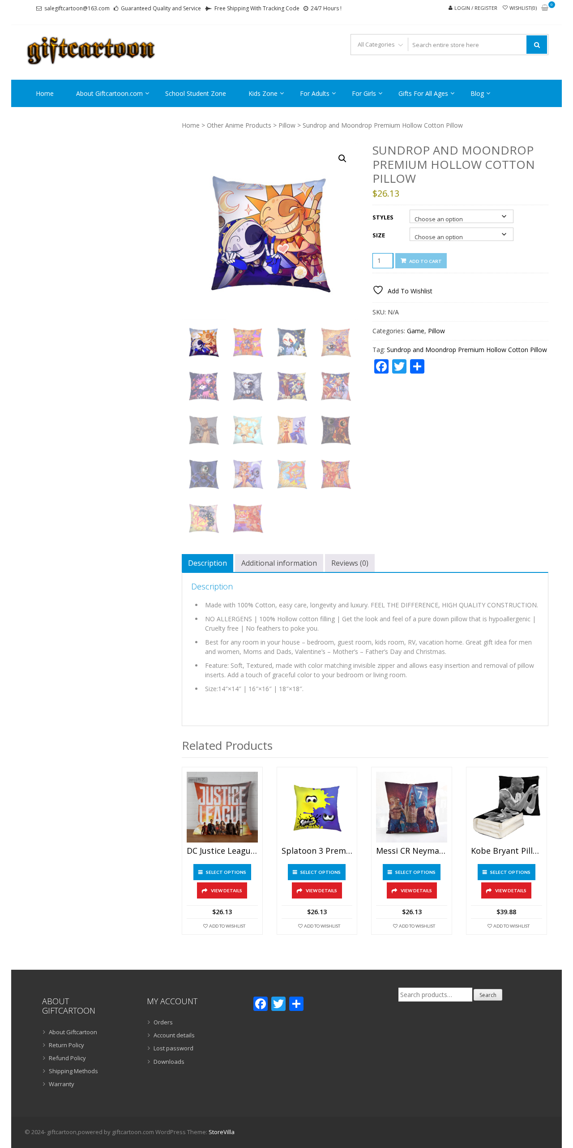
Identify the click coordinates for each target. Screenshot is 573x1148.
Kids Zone (263, 93)
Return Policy (66, 1045)
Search (487, 995)
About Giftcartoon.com (109, 93)
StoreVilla (222, 1132)
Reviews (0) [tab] (349, 563)
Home (45, 93)
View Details (226, 890)
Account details (174, 1035)
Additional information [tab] (279, 563)
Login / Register (475, 7)
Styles (382, 217)
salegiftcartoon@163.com (77, 8)
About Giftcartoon (73, 1032)
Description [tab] (207, 563)
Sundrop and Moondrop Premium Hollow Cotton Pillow (467, 349)
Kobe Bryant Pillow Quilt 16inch (506, 851)
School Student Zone (195, 93)
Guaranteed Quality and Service (161, 8)
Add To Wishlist (227, 926)
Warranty (61, 1084)
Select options (226, 872)
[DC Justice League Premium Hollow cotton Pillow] (222, 807)
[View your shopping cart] (544, 8)
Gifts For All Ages (423, 93)
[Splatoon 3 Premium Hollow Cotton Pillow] (317, 807)
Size (378, 235)
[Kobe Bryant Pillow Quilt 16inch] (506, 807)
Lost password (173, 1048)
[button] (342, 158)
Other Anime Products (239, 125)
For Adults (314, 93)
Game (415, 331)
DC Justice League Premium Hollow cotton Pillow (222, 851)
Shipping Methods (73, 1071)
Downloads (169, 1062)
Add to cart (425, 261)
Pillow (286, 125)
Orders (163, 1022)
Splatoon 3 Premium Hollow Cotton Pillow (317, 851)
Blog (477, 93)
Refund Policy (67, 1058)
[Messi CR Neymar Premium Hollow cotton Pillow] (411, 807)
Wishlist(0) (523, 7)
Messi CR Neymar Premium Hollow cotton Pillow (411, 851)
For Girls (364, 93)
